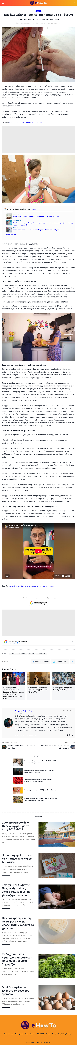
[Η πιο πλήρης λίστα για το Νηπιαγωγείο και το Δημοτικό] (56, 865)
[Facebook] (67, 735)
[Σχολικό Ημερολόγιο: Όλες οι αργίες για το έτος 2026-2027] (56, 834)
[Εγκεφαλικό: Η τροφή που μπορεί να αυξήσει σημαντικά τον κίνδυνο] (18, 771)
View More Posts (68, 711)
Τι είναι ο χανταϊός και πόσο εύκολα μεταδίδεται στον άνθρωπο (36, 230)
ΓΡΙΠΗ (33, 209)
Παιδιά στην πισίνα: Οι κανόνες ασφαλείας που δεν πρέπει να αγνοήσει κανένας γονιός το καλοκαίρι (43, 224)
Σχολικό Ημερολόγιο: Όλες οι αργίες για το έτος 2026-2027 (16, 826)
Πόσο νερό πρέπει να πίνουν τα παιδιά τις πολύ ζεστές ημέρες (36, 216)
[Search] (74, 3)
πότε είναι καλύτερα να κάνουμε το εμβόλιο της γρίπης (31, 586)
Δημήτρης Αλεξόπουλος (54, 23)
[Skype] (72, 735)
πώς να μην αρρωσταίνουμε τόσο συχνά (25, 122)
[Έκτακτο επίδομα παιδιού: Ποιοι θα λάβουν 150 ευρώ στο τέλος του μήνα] (18, 762)
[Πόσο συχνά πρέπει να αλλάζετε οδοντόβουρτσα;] (18, 790)
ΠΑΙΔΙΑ (32, 653)
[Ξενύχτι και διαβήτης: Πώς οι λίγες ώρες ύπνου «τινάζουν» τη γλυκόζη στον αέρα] (56, 897)
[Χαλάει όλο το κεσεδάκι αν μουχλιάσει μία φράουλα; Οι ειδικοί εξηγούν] (18, 780)
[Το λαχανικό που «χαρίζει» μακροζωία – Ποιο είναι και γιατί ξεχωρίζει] (56, 966)
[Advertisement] (38, 139)
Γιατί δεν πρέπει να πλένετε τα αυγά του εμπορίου (15, 991)
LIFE (38, 11)
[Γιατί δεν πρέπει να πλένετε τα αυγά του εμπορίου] (56, 997)
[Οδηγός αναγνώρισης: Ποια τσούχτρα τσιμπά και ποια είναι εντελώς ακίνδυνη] (18, 799)
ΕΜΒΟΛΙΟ (22, 653)
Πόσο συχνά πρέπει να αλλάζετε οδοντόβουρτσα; (40, 790)
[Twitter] (70, 735)
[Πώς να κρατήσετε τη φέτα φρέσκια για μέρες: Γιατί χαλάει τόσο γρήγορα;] (56, 931)
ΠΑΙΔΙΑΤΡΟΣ (42, 653)
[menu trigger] (3, 3)
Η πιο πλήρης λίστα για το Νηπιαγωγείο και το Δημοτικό (17, 859)
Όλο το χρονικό (11, 234)
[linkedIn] (72, 661)
